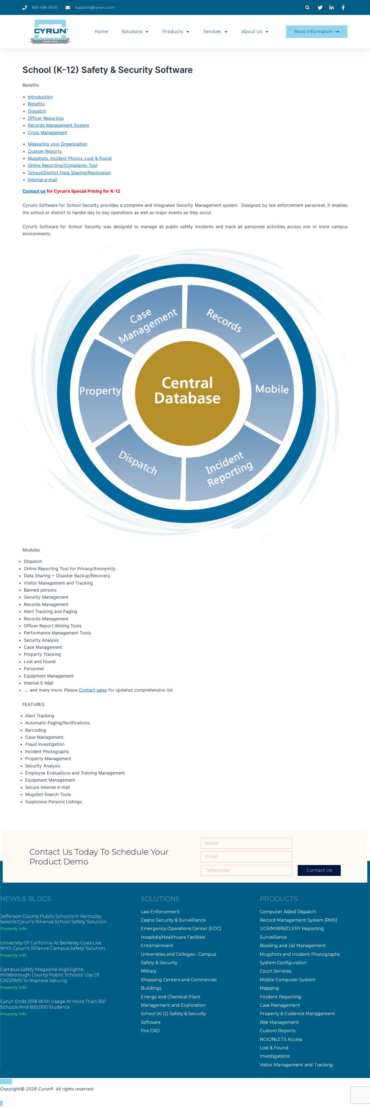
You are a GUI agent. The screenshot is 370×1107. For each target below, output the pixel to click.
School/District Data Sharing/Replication (69, 172)
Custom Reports (44, 151)
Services (212, 31)
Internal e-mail (42, 179)
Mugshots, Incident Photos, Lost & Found (70, 158)
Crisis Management (47, 132)
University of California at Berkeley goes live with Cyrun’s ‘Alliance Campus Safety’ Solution (52, 945)
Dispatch (37, 111)
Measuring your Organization (57, 144)
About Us (252, 31)
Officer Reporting (46, 118)
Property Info (13, 928)
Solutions (132, 31)
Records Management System (58, 125)
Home (101, 31)
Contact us (34, 191)
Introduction (40, 96)
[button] (307, 7)
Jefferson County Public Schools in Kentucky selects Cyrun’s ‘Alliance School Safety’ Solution (53, 919)
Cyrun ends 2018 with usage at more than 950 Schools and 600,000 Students (53, 1004)
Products (173, 31)
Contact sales (93, 690)
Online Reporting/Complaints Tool (63, 165)
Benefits (36, 103)
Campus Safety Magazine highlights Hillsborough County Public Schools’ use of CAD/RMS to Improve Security (49, 975)
